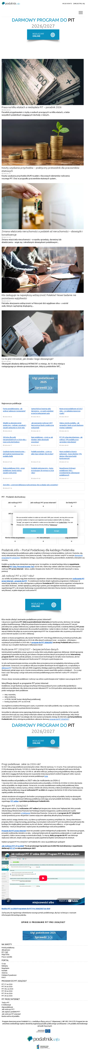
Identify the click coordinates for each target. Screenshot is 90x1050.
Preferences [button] (53, 525)
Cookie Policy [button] (63, 522)
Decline (33, 531)
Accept (56, 531)
